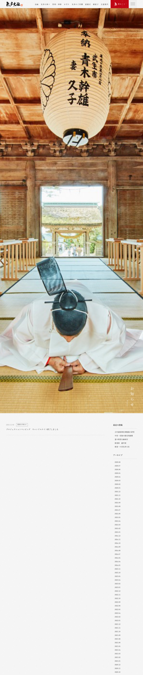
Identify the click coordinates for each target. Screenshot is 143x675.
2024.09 (117, 547)
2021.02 (117, 657)
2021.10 (117, 631)
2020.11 (117, 668)
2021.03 (117, 653)
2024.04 (117, 561)
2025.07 (117, 510)
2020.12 (117, 665)
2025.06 (117, 514)
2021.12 (117, 624)
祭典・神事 (57, 4)
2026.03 (117, 480)
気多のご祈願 (77, 4)
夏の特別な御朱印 (121, 439)
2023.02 (117, 583)
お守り (67, 4)
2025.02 (117, 528)
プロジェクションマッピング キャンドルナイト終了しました (32, 429)
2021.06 (117, 642)
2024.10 (117, 543)
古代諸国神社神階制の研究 (124, 432)
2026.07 (117, 466)
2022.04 (117, 613)
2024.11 (117, 539)
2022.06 (117, 606)
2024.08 (117, 550)
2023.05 (117, 576)
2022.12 (117, 591)
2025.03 (117, 525)
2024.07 (117, 554)
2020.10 (117, 672)
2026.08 (117, 462)
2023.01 (117, 587)
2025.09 (117, 502)
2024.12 (117, 536)
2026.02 (117, 484)
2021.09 (117, 635)
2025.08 (117, 506)
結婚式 (88, 4)
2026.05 (117, 473)
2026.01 (117, 488)
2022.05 (117, 609)
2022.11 (117, 595)
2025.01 (117, 532)
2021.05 (117, 646)
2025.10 (117, 499)
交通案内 (104, 4)
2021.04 (117, 650)
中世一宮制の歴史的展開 (124, 435)
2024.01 (117, 565)
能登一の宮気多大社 (122, 447)
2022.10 (117, 598)
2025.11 (117, 495)
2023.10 (117, 572)
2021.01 (117, 661)
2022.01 (117, 620)
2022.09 (117, 602)
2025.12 (117, 491)
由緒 (37, 4)
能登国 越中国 (120, 443)
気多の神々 (45, 4)
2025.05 (117, 517)
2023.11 (117, 569)
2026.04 (117, 477)
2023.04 (117, 580)
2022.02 (117, 617)
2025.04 (117, 521)
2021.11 (117, 628)
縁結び (96, 4)
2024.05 (117, 558)
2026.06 (117, 469)
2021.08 (117, 639)
